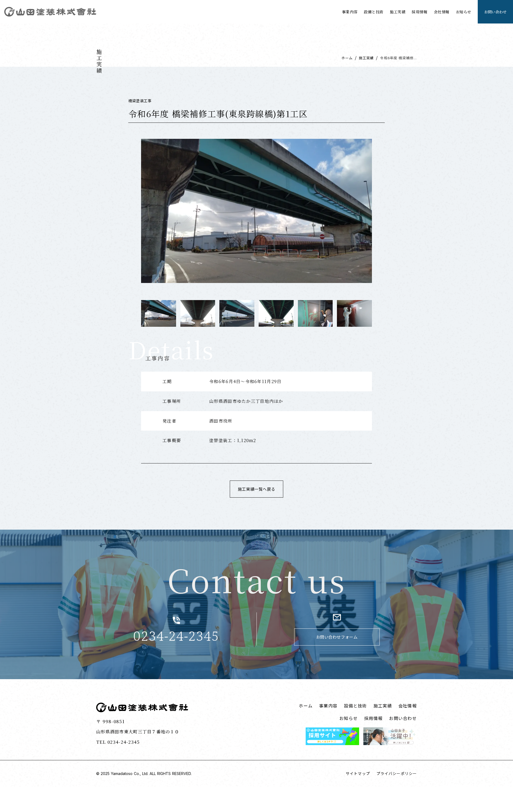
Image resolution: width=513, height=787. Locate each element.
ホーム (347, 58)
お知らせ (463, 12)
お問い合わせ (403, 718)
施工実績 (397, 12)
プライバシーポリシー (396, 773)
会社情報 (441, 12)
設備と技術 (373, 12)
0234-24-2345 (176, 635)
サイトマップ (358, 773)
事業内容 (349, 12)
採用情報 (419, 12)
